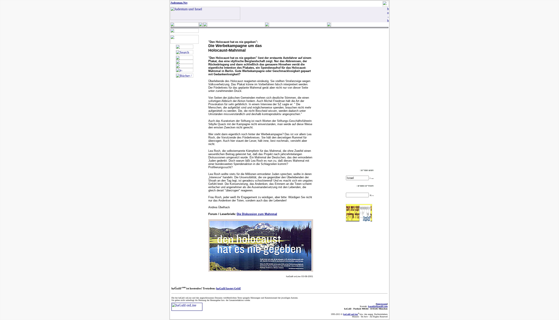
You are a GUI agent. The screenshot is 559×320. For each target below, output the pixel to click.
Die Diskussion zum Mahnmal (257, 214)
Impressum (381, 304)
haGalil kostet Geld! (228, 288)
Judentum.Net (178, 2)
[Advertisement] (359, 102)
